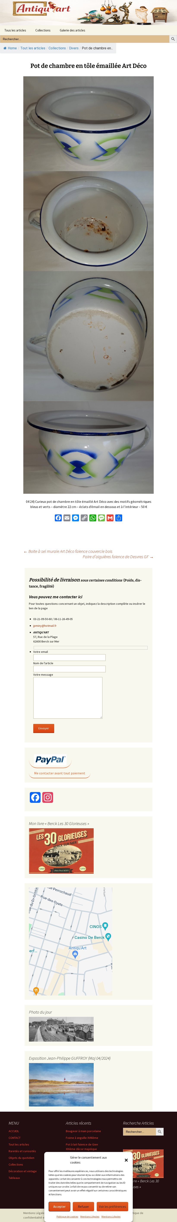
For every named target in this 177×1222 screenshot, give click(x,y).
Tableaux (14, 1178)
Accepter (59, 1207)
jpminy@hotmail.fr (45, 626)
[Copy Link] (84, 518)
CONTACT (15, 1138)
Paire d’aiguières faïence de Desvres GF (118, 556)
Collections (43, 30)
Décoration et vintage (23, 1171)
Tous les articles (15, 30)
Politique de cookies (67, 1216)
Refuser (83, 1207)
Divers (74, 48)
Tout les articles (19, 1144)
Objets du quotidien (21, 1158)
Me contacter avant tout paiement (59, 773)
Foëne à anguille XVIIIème (82, 1138)
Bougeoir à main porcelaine (83, 1131)
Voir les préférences (112, 1207)
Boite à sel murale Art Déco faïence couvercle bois (67, 551)
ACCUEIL (14, 1131)
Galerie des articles (72, 30)
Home (12, 48)
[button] (126, 1160)
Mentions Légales (89, 1216)
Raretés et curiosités (22, 1151)
